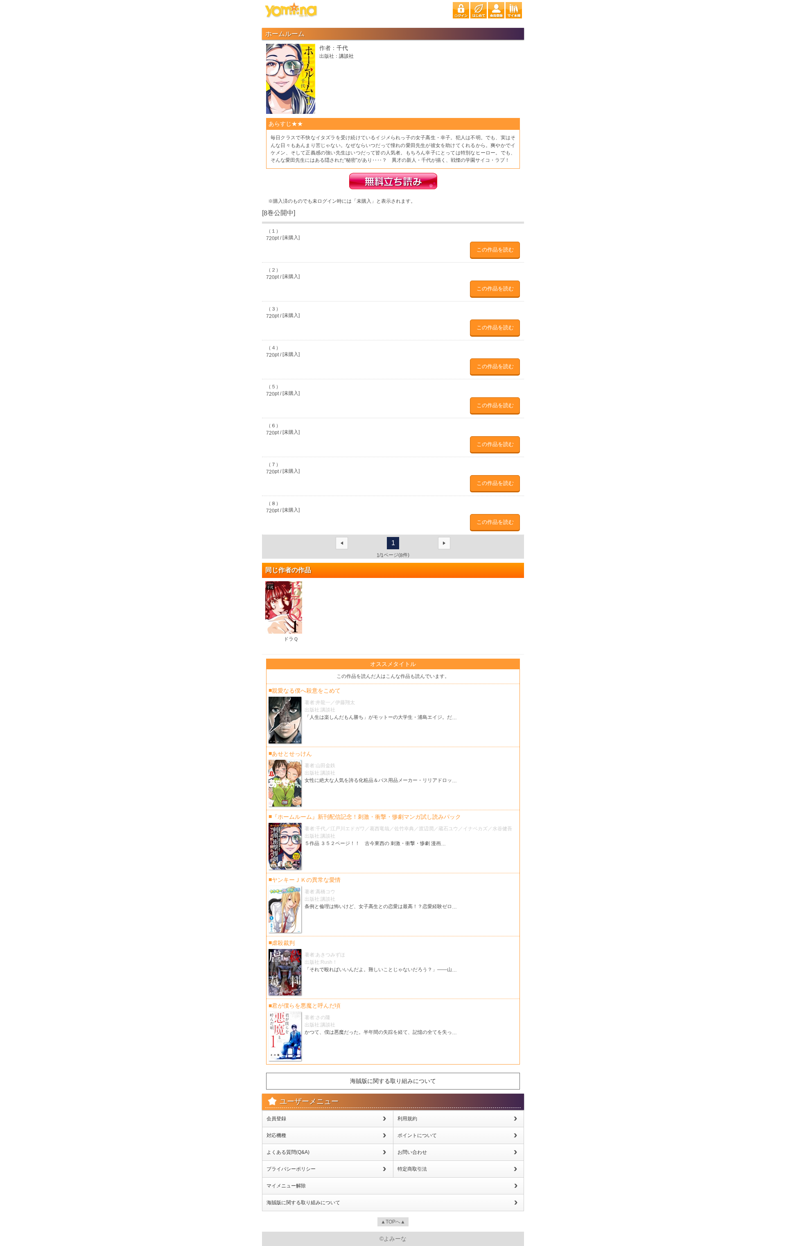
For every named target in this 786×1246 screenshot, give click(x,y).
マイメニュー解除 (286, 1186)
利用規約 (407, 1118)
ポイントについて (417, 1135)
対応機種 (276, 1135)
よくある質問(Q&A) (288, 1152)
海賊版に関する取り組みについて (393, 1081)
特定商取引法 (412, 1169)
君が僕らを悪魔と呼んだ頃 (306, 1005)
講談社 (346, 56)
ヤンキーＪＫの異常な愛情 (306, 880)
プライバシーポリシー (291, 1169)
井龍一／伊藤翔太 (335, 702)
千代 (342, 48)
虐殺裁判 (283, 943)
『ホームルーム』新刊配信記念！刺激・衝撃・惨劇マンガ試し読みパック (366, 816)
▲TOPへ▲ (393, 1222)
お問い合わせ (412, 1152)
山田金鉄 (325, 765)
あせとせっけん (292, 753)
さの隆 (323, 1017)
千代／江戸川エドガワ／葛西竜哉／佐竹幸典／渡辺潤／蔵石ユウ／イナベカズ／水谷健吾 (414, 828)
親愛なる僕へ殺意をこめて (306, 690)
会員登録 (276, 1118)
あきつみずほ (330, 955)
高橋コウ (325, 892)
